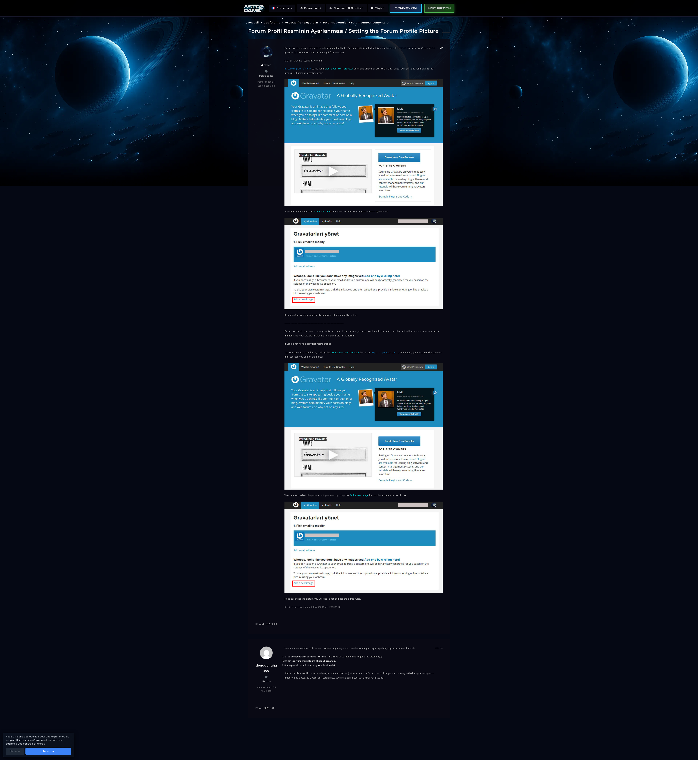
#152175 (439, 648)
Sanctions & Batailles (348, 8)
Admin (266, 65)
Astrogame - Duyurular (301, 22)
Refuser (15, 751)
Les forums (272, 22)
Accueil (253, 22)
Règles (379, 8)
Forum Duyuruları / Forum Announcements (354, 22)
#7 (441, 48)
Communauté (312, 8)
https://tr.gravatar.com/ (297, 68)
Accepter (48, 751)
